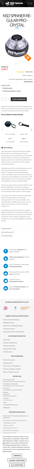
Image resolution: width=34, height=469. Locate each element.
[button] (15, 64)
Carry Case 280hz (10, 134)
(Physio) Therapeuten (9, 360)
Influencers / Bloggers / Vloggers (12, 369)
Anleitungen (6, 339)
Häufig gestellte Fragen (9, 348)
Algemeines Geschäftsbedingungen (13, 325)
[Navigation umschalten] (2, 3)
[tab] (17, 147)
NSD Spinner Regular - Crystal (12, 91)
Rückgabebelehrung (8, 322)
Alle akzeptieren (17, 465)
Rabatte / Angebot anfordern (11, 372)
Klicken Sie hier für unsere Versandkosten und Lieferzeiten (15, 416)
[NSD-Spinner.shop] (14, 3)
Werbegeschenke (8, 363)
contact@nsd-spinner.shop (10, 404)
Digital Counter (7, 88)
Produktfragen (7, 236)
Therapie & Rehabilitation (10, 342)
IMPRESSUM (6, 407)
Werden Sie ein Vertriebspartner (12, 366)
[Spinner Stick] (23, 117)
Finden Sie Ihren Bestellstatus (11, 319)
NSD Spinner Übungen (9, 345)
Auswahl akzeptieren (17, 460)
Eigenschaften (7, 228)
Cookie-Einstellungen (9, 328)
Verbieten (17, 455)
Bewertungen (8, 232)
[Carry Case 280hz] (10, 117)
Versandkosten (28, 81)
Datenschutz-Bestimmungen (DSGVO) (13, 331)
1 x (6, 88)
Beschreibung (8, 147)
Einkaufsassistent (8, 352)
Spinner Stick (24, 134)
